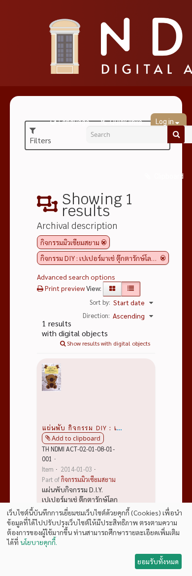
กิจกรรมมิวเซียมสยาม (88, 479)
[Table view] (130, 289)
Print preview (64, 288)
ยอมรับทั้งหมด (158, 561)
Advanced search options (76, 276)
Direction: (96, 315)
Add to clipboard (76, 438)
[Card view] (112, 289)
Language (74, 122)
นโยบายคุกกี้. (38, 542)
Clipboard (168, 176)
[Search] (176, 134)
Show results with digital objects (107, 343)
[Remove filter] (103, 242)
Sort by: (100, 302)
